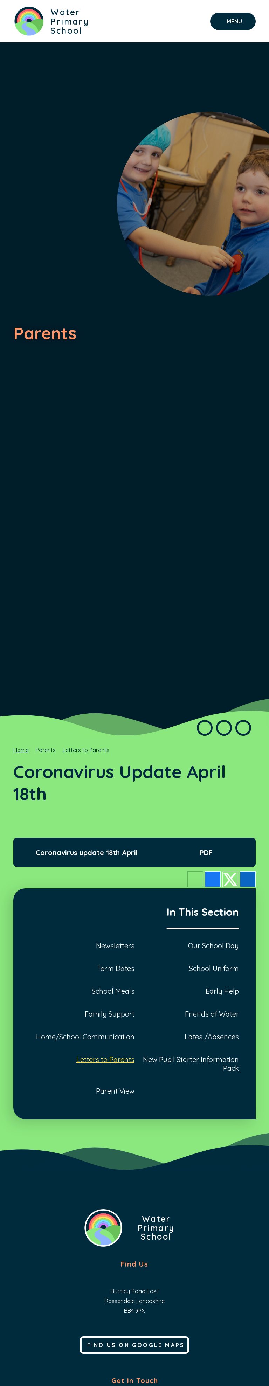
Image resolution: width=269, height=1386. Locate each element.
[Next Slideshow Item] (243, 728)
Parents (46, 750)
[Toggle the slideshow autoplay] (224, 728)
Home (21, 750)
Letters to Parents (86, 750)
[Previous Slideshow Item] (205, 728)
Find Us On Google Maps (136, 1345)
